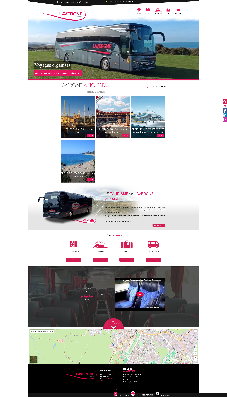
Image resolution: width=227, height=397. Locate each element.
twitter (156, 86)
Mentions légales (113, 389)
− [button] (195, 360)
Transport (158, 13)
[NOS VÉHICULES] (73, 245)
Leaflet (173, 363)
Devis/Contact (178, 13)
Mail (101, 380)
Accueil (139, 13)
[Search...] (195, 349)
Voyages (168, 13)
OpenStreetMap (184, 363)
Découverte (148, 13)
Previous (72, 294)
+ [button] (195, 357)
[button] (195, 331)
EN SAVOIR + (158, 225)
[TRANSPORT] (100, 245)
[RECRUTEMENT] (115, 396)
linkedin (162, 86)
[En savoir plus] (73, 260)
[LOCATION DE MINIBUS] (153, 245)
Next (102, 294)
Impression (165, 87)
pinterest (159, 86)
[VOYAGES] (127, 245)
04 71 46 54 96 (108, 378)
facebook (154, 86)
